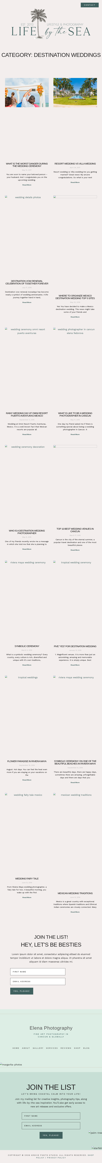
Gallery (38, 1048)
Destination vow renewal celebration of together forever (26, 282)
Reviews (66, 1048)
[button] (4, 5)
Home (15, 1048)
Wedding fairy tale (27, 878)
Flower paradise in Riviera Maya (26, 761)
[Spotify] (60, 1053)
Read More (26, 185)
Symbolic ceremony (27, 646)
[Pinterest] (51, 1053)
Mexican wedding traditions (75, 893)
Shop (77, 1048)
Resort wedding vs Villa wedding (75, 163)
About (26, 1048)
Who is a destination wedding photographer (27, 532)
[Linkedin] (55, 1053)
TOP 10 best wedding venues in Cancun (75, 530)
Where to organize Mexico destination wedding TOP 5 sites (75, 297)
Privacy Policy (56, 1158)
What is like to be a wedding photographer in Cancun (75, 414)
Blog (86, 1048)
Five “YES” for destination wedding (75, 646)
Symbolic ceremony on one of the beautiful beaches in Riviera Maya (75, 762)
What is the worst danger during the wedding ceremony (27, 165)
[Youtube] (42, 1053)
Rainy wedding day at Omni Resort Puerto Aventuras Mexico (27, 414)
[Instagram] (46, 1053)
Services (52, 1048)
